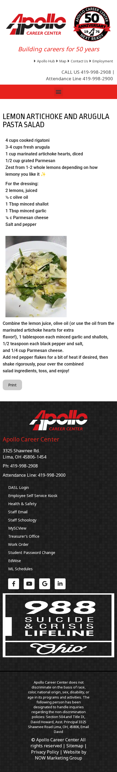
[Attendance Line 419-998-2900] (79, 78)
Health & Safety (22, 503)
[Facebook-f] (13, 583)
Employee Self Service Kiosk (32, 495)
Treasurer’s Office (23, 536)
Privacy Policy (45, 752)
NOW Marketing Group (58, 758)
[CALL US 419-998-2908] (86, 72)
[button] (58, 91)
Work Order (18, 544)
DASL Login (18, 487)
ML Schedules (20, 568)
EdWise (14, 560)
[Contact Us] (79, 61)
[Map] (62, 61)
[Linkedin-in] (60, 583)
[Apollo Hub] (45, 61)
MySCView (17, 528)
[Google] (44, 583)
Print (12, 384)
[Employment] (102, 61)
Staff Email (17, 511)
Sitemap (74, 746)
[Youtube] (29, 583)
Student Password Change (31, 552)
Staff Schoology (22, 520)
